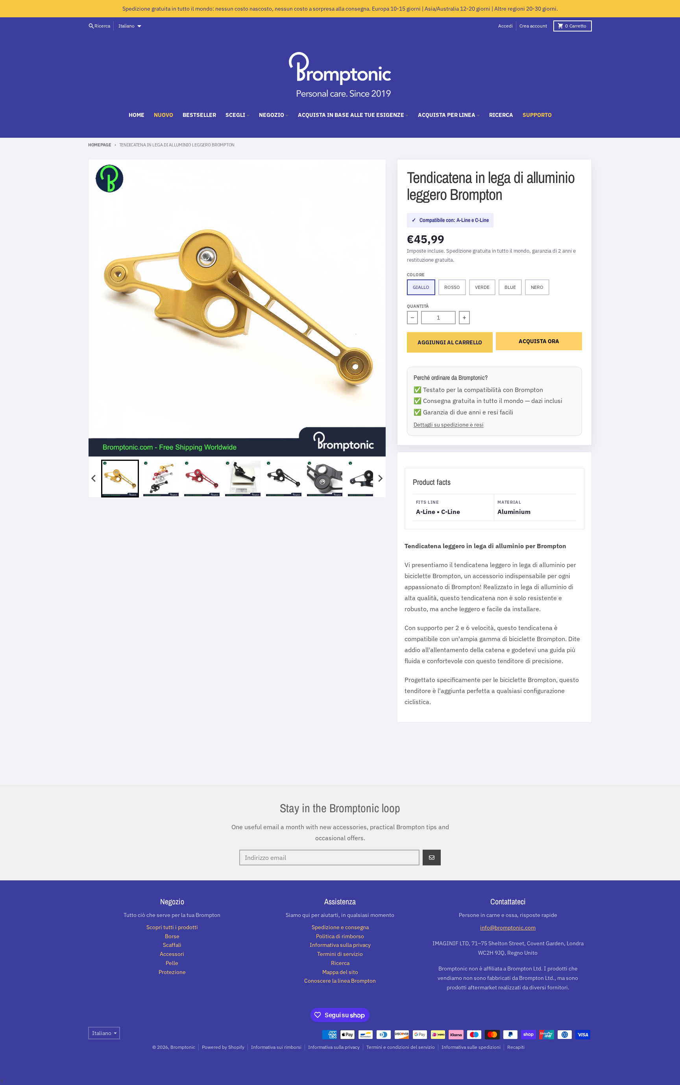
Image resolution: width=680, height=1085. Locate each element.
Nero (537, 287)
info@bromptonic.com (508, 927)
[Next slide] (380, 478)
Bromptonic (182, 1047)
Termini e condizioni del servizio (400, 1047)
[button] (120, 478)
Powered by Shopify (223, 1047)
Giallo (421, 287)
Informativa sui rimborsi (276, 1047)
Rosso (452, 287)
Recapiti (516, 1047)
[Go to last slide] (94, 478)
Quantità (418, 306)
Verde (482, 287)
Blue (510, 287)
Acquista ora (539, 341)
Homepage (99, 145)
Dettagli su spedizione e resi (449, 424)
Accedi (505, 26)
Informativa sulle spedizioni (471, 1047)
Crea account (533, 26)
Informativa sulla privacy (334, 1047)
